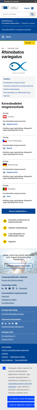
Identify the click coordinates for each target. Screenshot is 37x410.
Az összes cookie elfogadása (22, 399)
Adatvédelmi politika (9, 300)
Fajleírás (6, 96)
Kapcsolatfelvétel (21, 360)
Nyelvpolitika (6, 347)
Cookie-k (5, 357)
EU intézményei (7, 336)
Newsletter (23, 288)
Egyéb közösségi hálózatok (12, 327)
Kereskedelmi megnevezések (10, 23)
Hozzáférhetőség (8, 303)
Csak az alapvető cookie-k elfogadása (22, 405)
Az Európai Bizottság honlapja (13, 314)
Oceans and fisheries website (12, 280)
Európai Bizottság (7, 21)
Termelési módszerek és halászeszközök (18, 86)
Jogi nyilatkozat (7, 360)
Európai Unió (6, 339)
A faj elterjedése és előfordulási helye (17, 92)
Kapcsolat (5, 296)
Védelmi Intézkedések (11, 89)
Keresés (32, 14)
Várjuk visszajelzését (18, 266)
